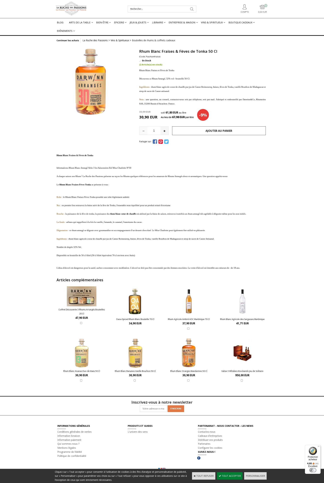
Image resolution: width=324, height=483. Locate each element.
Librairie (157, 22)
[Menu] (319, 447)
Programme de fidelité (69, 451)
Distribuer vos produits (210, 439)
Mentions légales (66, 447)
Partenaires (204, 443)
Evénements (64, 30)
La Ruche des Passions (95, 40)
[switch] (312, 470)
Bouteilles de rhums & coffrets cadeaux (153, 40)
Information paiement (69, 439)
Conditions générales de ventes (74, 431)
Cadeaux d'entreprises (210, 435)
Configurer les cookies (210, 447)
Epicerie (119, 22)
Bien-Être (102, 22)
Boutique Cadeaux (240, 22)
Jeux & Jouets (138, 22)
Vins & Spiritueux (212, 22)
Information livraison (68, 435)
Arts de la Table (79, 22)
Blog (60, 22)
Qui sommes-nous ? (68, 443)
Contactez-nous (206, 431)
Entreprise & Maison (182, 22)
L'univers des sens (138, 431)
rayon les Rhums (122, 176)
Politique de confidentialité (71, 455)
